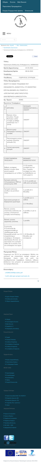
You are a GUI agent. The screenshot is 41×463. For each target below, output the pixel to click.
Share (35, 56)
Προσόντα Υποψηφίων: (12, 103)
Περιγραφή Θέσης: (10, 252)
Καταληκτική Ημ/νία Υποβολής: (11, 72)
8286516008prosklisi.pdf (14, 272)
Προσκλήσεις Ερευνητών (10, 47)
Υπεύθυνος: (8, 77)
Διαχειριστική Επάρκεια (10, 427)
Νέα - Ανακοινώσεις (22, 45)
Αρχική (12, 45)
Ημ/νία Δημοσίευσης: (11, 68)
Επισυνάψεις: (8, 269)
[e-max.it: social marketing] (38, 281)
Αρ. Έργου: (8, 100)
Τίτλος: (6, 61)
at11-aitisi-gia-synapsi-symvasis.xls (17, 276)
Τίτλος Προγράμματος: (12, 81)
